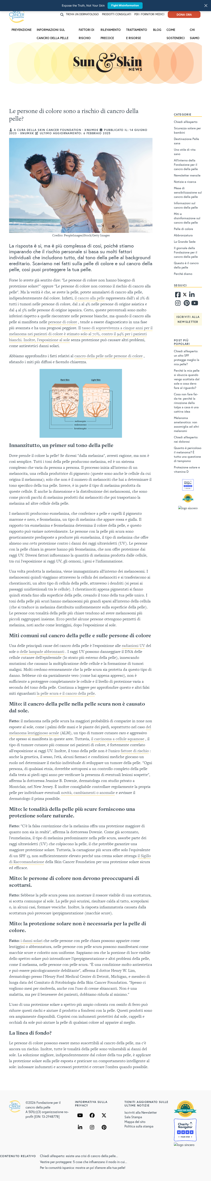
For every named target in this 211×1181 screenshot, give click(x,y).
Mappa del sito (134, 1121)
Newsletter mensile (187, 175)
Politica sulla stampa (138, 1126)
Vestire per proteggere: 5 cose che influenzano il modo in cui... (83, 1162)
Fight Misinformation (125, 5)
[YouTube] (80, 1115)
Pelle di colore (183, 229)
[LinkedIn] (80, 1127)
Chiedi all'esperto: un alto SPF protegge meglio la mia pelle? (186, 357)
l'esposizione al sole (53, 340)
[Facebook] (178, 296)
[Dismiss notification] (206, 5)
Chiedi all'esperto (185, 122)
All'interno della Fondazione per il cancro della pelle (186, 164)
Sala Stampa (133, 1117)
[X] (104, 1115)
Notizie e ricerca (185, 182)
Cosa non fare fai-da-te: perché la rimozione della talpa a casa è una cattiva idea (186, 402)
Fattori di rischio (86, 31)
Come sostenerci (175, 31)
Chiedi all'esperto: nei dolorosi (186, 439)
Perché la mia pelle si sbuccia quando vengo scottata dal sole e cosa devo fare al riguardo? (186, 379)
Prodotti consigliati (116, 14)
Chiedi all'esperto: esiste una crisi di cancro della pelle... (79, 1156)
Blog (157, 30)
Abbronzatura (183, 235)
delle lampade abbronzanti (42, 651)
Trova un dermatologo (82, 14)
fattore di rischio (135, 751)
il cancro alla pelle (90, 298)
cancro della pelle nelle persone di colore (108, 356)
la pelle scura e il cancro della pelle (66, 693)
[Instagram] (178, 304)
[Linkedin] (192, 296)
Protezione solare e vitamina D (187, 469)
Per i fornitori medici (149, 14)
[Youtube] (194, 304)
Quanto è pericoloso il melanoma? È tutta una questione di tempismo (187, 454)
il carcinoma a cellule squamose (117, 739)
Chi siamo (194, 31)
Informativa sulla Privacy (91, 1103)
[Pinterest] (186, 304)
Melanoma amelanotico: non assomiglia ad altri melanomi (186, 424)
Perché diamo (183, 274)
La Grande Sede (185, 241)
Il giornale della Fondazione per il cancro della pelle (186, 252)
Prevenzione (22, 30)
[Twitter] (184, 296)
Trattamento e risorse (136, 31)
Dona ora (184, 14)
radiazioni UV (133, 645)
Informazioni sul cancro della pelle (52, 31)
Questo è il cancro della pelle (186, 265)
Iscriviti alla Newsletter (140, 1112)
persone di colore (62, 322)
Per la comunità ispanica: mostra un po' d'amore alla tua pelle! (82, 1167)
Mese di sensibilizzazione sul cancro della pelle (188, 192)
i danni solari (31, 940)
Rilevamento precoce (111, 31)
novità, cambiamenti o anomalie (88, 792)
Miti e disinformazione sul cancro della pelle (187, 218)
